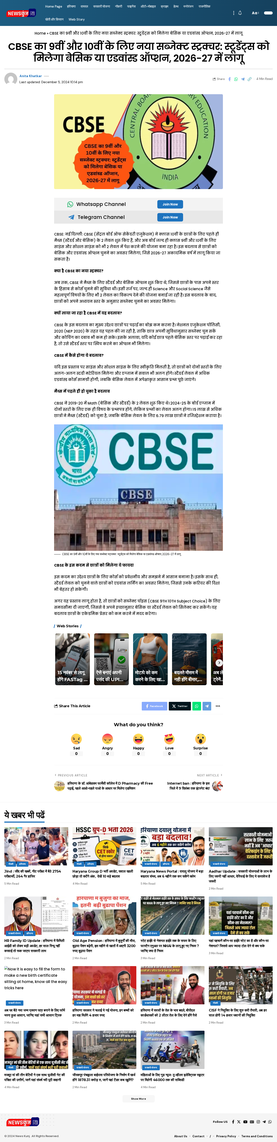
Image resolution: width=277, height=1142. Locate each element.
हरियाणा (22, 864)
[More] (218, 706)
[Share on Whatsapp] (236, 79)
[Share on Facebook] (229, 79)
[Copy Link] (249, 79)
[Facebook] (233, 1122)
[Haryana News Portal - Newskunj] (21, 13)
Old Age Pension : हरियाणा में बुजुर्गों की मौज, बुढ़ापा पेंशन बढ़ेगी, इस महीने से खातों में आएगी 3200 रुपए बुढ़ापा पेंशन (103, 946)
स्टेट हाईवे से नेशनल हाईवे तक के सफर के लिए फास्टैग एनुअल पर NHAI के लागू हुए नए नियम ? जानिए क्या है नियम (170, 946)
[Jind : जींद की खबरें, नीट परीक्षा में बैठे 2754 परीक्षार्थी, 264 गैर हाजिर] (36, 846)
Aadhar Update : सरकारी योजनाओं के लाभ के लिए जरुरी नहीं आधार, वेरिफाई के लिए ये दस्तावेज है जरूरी (240, 876)
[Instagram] (258, 1122)
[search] (246, 13)
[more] (234, 13)
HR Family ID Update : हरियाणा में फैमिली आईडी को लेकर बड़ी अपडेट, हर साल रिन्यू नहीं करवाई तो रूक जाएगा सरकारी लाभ (34, 946)
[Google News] (252, 1122)
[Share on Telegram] (243, 79)
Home (40, 33)
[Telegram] (264, 1122)
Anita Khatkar (30, 76)
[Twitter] (239, 1122)
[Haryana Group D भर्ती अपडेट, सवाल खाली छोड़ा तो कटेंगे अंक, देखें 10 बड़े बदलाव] (104, 846)
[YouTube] (245, 1122)
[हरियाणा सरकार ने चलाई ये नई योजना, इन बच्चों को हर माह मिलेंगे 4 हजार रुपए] (104, 985)
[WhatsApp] (270, 1122)
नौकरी (10, 864)
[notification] (240, 13)
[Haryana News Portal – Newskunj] (23, 1122)
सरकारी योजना (151, 864)
